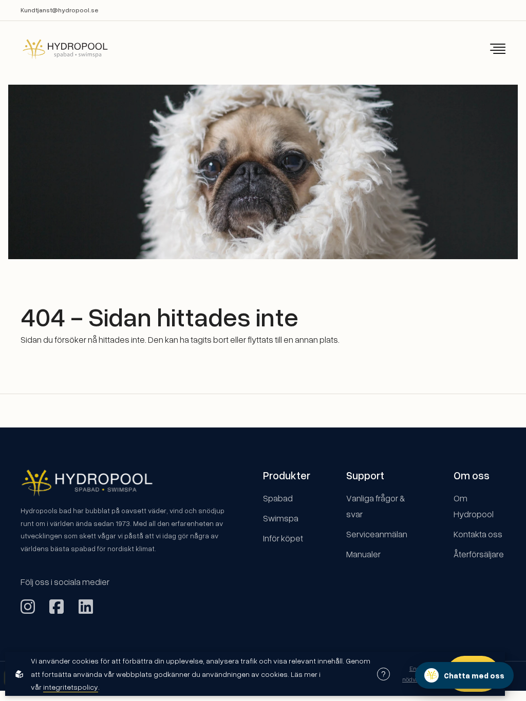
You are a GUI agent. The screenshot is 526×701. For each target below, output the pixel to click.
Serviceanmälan (376, 534)
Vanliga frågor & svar (375, 506)
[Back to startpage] (58, 49)
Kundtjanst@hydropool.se (60, 10)
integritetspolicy (70, 687)
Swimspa (280, 518)
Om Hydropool (474, 506)
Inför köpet (283, 538)
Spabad (278, 498)
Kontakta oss (478, 534)
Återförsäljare (479, 554)
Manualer (363, 554)
